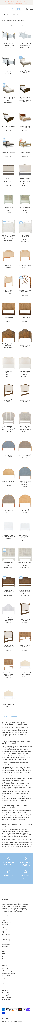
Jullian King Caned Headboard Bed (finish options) (25, 71)
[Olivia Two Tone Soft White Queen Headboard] (25, 527)
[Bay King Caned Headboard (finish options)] (8, 199)
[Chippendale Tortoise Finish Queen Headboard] (25, 282)
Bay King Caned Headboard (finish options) (8, 209)
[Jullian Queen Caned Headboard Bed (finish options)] (8, 89)
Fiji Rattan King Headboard (8, 318)
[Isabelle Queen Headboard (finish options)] (25, 363)
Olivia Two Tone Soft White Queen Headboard (25, 536)
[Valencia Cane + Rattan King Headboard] (25, 637)
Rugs (3, 931)
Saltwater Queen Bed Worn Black (8, 153)
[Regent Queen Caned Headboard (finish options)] (25, 554)
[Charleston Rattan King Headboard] (8, 255)
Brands (4, 953)
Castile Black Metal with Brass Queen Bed (8, 44)
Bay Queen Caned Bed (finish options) (8, 127)
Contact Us (5, 970)
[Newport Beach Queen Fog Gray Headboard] (8, 500)
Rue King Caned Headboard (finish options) (8, 591)
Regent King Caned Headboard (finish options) (8, 564)
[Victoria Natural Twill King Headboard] (25, 664)
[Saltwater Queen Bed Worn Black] (8, 144)
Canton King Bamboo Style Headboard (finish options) (8, 236)
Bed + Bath (5, 924)
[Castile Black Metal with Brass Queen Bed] (8, 35)
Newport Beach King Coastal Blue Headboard (8, 455)
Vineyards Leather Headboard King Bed (25, 127)
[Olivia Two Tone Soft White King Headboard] (8, 527)
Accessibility (5, 996)
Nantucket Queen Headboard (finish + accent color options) (25, 428)
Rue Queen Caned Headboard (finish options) (25, 591)
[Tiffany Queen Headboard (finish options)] (8, 637)
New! (3, 943)
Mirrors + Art (5, 926)
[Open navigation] (2, 9)
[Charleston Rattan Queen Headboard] (25, 255)
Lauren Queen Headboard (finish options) (25, 400)
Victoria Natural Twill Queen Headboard (8, 703)
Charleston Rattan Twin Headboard (8, 290)
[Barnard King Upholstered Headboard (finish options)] (8, 170)
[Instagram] (9, 1018)
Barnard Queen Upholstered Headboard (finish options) (25, 181)
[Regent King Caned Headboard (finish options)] (8, 554)
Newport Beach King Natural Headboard (8, 482)
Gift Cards (5, 979)
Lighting (4, 927)
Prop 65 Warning (6, 997)
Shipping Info (5, 990)
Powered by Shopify (16, 1021)
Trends (4, 950)
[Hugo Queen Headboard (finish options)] (25, 335)
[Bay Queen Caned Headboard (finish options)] (25, 199)
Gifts (3, 960)
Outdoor (4, 933)
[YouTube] (7, 1018)
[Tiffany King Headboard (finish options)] (25, 609)
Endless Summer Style (9, 15)
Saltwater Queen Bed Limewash (25, 153)
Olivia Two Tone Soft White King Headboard (8, 535)
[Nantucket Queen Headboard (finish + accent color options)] (25, 418)
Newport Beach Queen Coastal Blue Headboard (25, 483)
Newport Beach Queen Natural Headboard (25, 509)
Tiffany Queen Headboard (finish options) (8, 646)
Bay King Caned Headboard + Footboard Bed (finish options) (25, 99)
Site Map (4, 1001)
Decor (3, 920)
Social (3, 958)
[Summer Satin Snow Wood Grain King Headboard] (8, 609)
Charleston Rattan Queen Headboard (25, 264)
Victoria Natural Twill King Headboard (25, 673)
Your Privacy (5, 994)
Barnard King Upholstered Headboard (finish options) (8, 181)
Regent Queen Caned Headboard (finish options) (25, 564)
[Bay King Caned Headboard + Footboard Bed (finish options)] (25, 89)
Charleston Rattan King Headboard (8, 264)
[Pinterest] (4, 1018)
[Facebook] (2, 1018)
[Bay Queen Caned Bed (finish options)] (8, 118)
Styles (28, 15)
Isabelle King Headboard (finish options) (8, 373)
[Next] (30, 3)
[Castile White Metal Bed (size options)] (25, 35)
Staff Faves (5, 957)
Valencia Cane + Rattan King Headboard (25, 646)
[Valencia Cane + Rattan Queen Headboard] (8, 664)
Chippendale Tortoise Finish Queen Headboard (25, 291)
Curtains (4, 929)
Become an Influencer (8, 973)
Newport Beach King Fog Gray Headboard (25, 454)
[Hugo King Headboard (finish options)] (8, 335)
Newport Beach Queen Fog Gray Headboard (8, 509)
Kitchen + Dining (6, 922)
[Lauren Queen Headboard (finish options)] (25, 390)
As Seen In (5, 948)
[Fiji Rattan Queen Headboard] (25, 309)
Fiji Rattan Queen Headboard (25, 318)
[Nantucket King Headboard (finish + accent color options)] (8, 418)
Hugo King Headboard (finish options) (8, 344)
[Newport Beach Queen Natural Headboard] (25, 500)
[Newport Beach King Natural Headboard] (8, 473)
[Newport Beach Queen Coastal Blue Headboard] (25, 473)
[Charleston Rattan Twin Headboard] (8, 282)
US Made (4, 955)
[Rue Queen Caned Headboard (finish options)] (25, 582)
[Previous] (3, 3)
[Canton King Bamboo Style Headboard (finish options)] (8, 227)
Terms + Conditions (7, 987)
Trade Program (6, 989)
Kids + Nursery (6, 934)
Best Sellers (5, 946)
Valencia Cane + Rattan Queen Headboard (8, 674)
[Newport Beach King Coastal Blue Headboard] (8, 445)
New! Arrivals (21, 15)
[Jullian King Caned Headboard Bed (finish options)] (25, 61)
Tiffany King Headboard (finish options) (25, 619)
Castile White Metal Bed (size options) (25, 44)
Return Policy (5, 992)
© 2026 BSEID (5, 1021)
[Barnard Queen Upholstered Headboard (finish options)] (25, 170)
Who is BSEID (5, 968)
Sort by (10, 25)
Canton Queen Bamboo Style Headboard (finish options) (25, 237)
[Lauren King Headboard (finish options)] (8, 390)
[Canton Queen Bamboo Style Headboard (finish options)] (25, 227)
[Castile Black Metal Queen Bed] (8, 61)
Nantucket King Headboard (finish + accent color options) (8, 428)
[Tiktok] (12, 1018)
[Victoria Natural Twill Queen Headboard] (8, 694)
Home (3, 20)
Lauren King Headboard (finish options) (8, 400)
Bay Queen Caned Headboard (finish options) (25, 209)
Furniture (4, 919)
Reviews (4, 977)
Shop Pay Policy (6, 999)
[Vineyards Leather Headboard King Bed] (25, 118)
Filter (24, 25)
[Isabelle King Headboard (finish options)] (8, 363)
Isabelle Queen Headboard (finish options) (25, 373)
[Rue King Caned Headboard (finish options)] (8, 582)
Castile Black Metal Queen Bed (8, 70)
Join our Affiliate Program (9, 972)
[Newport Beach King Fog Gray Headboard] (25, 445)
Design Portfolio (6, 975)
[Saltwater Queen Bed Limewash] (25, 144)
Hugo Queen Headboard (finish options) (25, 345)
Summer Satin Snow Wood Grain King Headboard (8, 619)
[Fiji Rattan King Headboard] (8, 309)
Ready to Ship (6, 944)
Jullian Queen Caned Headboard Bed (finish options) (8, 99)
